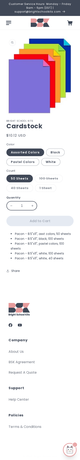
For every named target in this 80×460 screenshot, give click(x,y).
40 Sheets (22, 189)
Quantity (13, 198)
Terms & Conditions (25, 426)
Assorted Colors (25, 152)
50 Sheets (19, 178)
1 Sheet (47, 189)
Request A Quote (23, 372)
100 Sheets (51, 179)
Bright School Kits (45, 456)
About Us (16, 351)
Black (55, 152)
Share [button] (15, 271)
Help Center (19, 399)
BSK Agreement (22, 362)
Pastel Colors (23, 162)
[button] (8, 22)
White (51, 162)
